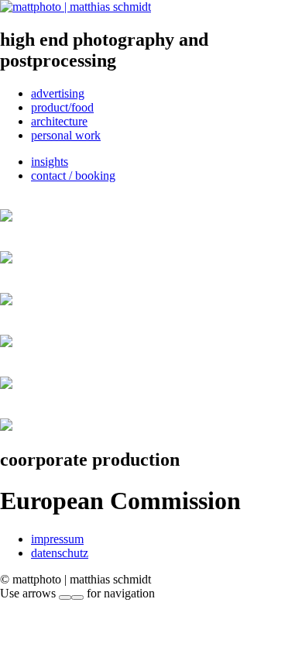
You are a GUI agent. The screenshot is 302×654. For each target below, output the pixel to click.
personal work (66, 135)
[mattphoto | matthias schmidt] (75, 6)
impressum (57, 539)
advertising (57, 93)
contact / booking (73, 175)
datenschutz (59, 552)
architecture (59, 121)
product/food (62, 107)
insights (49, 161)
